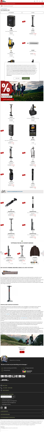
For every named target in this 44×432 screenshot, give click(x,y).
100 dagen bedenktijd (29, 368)
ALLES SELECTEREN (25, 78)
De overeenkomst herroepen (8, 417)
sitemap (3, 427)
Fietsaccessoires (4, 8)
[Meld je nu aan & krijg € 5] (22, 344)
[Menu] (2, 6)
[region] (22, 71)
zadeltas (8, 314)
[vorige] (2, 253)
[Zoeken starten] (42, 6)
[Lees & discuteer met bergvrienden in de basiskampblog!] (6, 408)
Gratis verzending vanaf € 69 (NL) (10, 368)
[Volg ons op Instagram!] (2, 408)
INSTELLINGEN (17, 78)
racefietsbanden (24, 317)
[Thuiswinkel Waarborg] (27, 371)
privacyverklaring (9, 75)
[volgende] (41, 253)
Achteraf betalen (7, 370)
